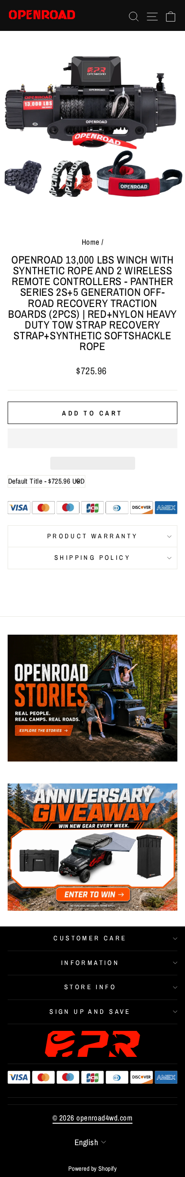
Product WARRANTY (92, 536)
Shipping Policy (92, 557)
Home (91, 242)
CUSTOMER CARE (90, 938)
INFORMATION (90, 962)
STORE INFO (90, 986)
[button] (92, 438)
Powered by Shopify (92, 1168)
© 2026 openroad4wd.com (92, 1117)
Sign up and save (90, 1011)
